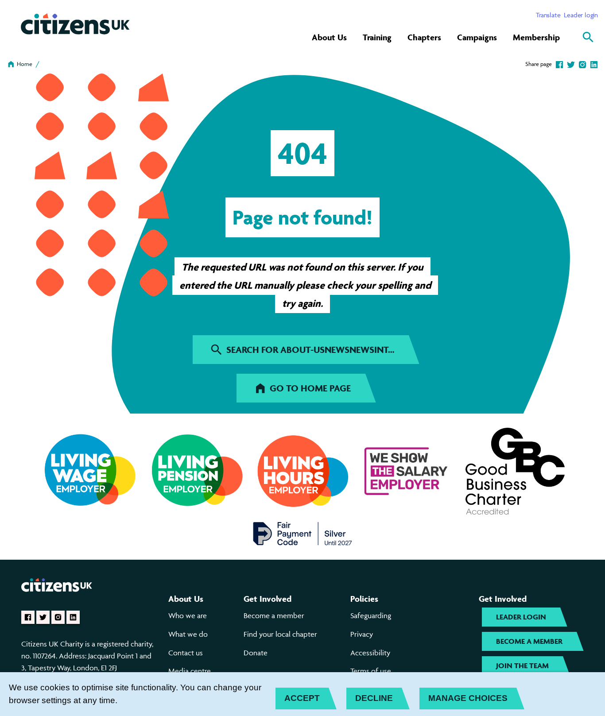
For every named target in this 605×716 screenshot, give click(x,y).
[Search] (588, 37)
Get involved (267, 598)
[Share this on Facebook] (559, 63)
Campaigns (477, 37)
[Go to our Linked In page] (73, 617)
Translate (548, 15)
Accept (302, 698)
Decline (374, 698)
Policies (364, 598)
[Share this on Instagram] (582, 63)
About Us (329, 37)
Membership (536, 37)
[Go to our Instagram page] (58, 617)
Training (377, 37)
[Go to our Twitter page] (43, 617)
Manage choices (468, 698)
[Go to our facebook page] (28, 617)
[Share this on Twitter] (571, 63)
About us (185, 598)
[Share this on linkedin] (594, 63)
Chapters (424, 37)
